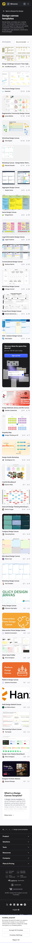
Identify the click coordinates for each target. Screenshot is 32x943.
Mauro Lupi (8, 559)
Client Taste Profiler (8, 655)
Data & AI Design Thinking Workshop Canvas (16, 507)
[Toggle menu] (28, 3)
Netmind (7, 91)
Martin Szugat (9, 509)
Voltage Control (9, 289)
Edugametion (9, 215)
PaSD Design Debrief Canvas (11, 704)
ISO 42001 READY (11, 872)
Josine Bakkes (9, 116)
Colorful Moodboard (9, 482)
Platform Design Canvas (10, 680)
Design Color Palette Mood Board (13, 754)
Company (6, 858)
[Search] (24, 3)
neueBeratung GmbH (11, 66)
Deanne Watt (9, 485)
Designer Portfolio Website (11, 779)
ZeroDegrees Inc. (10, 460)
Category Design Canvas (10, 531)
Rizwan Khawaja (10, 781)
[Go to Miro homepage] (3, 3)
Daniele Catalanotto (11, 410)
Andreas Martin (9, 264)
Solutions (6, 842)
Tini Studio (8, 732)
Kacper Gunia (9, 190)
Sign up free (16, 356)
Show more (8, 815)
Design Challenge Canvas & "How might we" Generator (16, 64)
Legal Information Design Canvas (13, 237)
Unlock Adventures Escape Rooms (11, 314)
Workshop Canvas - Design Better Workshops (16, 163)
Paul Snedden (9, 583)
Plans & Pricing (8, 864)
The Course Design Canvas (11, 89)
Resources (7, 853)
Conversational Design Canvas (12, 262)
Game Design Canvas (9, 212)
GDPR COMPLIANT (23, 876)
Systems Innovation (11, 633)
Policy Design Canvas (9, 606)
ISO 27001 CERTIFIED (22, 872)
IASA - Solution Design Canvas (12, 336)
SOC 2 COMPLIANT (12, 876)
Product (6, 836)
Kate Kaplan (8, 141)
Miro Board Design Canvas (11, 556)
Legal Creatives (9, 240)
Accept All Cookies (16, 930)
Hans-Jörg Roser (10, 534)
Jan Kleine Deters (10, 707)
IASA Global (8, 338)
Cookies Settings (16, 935)
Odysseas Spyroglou (11, 608)
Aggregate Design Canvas (10, 187)
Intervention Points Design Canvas (13, 630)
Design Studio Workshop (10, 457)
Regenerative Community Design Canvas (16, 113)
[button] (22, 42)
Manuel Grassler (10, 165)
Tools (5, 847)
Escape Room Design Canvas (11, 311)
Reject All (16, 940)
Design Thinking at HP (11, 435)
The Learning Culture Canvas (12, 729)
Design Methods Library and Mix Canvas (15, 408)
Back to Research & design (14, 11)
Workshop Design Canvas (10, 138)
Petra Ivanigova (9, 658)
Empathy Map (6, 432)
